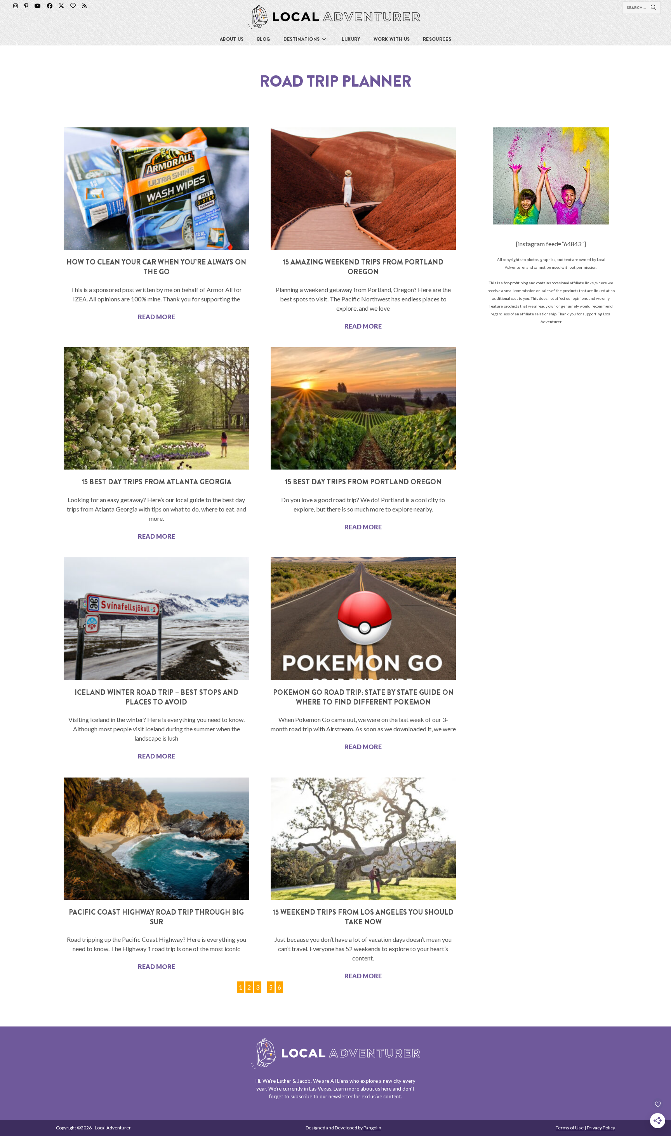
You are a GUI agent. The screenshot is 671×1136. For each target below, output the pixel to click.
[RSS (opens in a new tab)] (84, 6)
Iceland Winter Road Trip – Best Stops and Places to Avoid (156, 697)
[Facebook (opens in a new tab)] (50, 6)
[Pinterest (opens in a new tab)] (26, 6)
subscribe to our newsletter (321, 1096)
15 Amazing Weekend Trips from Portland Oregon (363, 267)
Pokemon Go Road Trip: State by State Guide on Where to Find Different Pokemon (363, 697)
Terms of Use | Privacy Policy (585, 1128)
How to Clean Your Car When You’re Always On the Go (156, 267)
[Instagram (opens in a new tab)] (15, 6)
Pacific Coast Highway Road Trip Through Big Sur (156, 917)
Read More (156, 316)
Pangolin (372, 1128)
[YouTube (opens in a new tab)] (37, 6)
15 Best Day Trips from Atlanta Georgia (156, 482)
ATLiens (339, 1081)
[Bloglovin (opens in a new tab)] (73, 6)
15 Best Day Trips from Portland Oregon (363, 482)
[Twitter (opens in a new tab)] (61, 6)
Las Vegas (320, 1089)
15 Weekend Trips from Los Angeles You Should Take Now (363, 917)
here (386, 1089)
